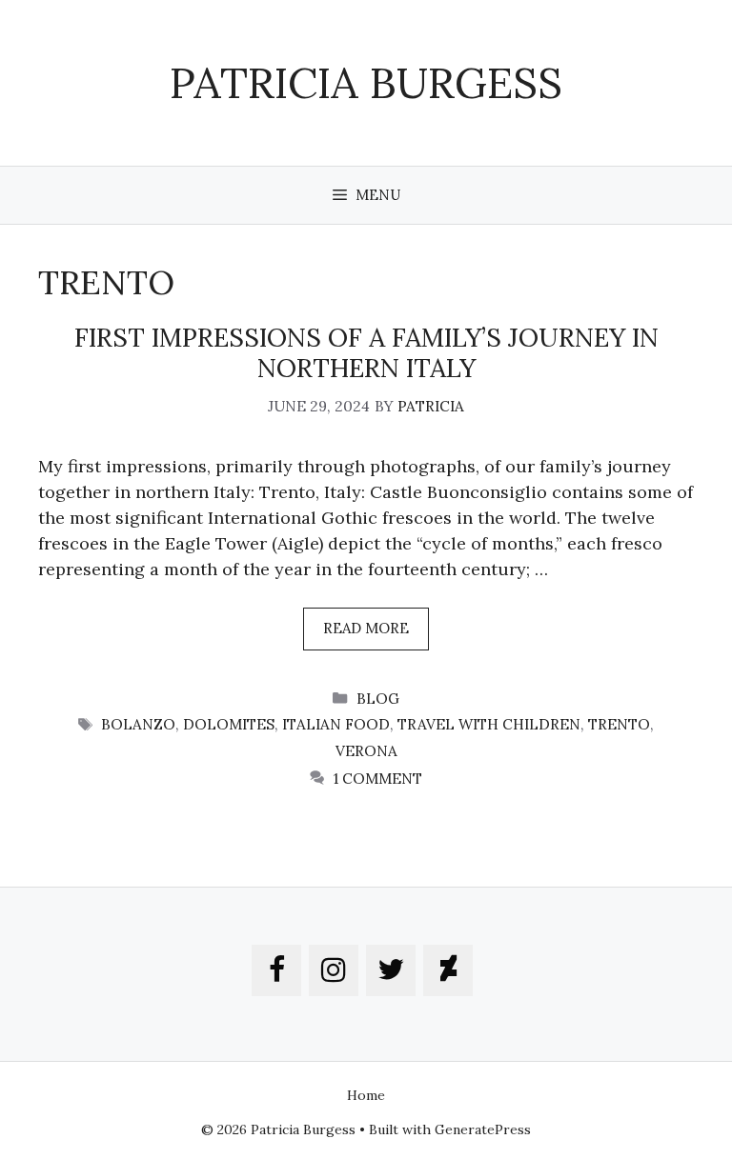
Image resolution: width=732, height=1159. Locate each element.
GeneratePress (483, 1129)
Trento (619, 724)
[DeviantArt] (448, 970)
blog (377, 698)
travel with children (488, 724)
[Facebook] (276, 970)
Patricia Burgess (366, 82)
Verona (366, 751)
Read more (366, 628)
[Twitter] (391, 970)
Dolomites (228, 724)
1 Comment (378, 778)
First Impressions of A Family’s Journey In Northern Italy (366, 352)
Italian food (336, 724)
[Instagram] (333, 970)
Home (366, 1095)
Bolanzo (138, 724)
